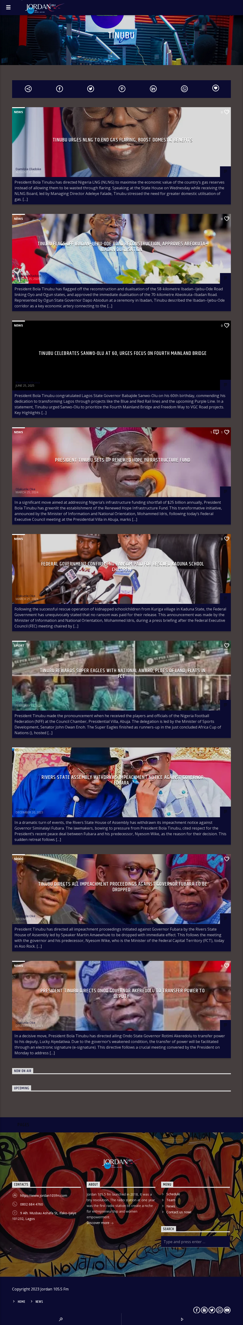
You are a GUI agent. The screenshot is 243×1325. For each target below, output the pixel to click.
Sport (19, 645)
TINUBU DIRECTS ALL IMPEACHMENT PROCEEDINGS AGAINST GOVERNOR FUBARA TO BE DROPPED (122, 887)
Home (21, 1301)
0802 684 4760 (31, 1204)
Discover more (98, 1222)
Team (170, 1200)
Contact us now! (178, 1212)
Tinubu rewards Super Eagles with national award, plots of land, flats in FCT (123, 673)
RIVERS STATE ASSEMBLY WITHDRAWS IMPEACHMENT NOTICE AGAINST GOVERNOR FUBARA (123, 780)
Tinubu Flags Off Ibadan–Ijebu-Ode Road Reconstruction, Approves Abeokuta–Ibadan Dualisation (122, 247)
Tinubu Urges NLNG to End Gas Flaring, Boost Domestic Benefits (122, 140)
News (18, 112)
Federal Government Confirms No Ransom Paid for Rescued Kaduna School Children (122, 567)
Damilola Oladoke (28, 169)
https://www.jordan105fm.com (43, 1195)
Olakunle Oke (25, 489)
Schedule (173, 1194)
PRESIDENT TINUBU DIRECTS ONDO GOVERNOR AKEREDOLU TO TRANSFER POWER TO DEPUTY (123, 994)
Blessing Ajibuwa (28, 382)
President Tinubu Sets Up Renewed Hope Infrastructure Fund (122, 460)
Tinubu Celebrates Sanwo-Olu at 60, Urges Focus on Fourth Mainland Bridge (123, 353)
